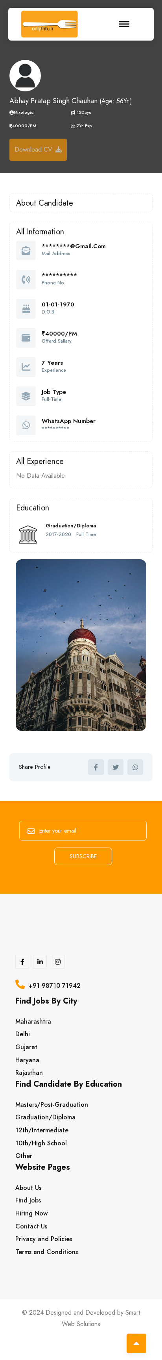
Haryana (27, 1060)
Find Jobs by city (46, 1002)
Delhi (22, 1034)
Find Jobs (28, 1200)
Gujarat (26, 1047)
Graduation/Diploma (45, 1117)
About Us (28, 1187)
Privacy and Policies (43, 1238)
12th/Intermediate (41, 1130)
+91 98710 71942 (53, 985)
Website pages (42, 1168)
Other (23, 1155)
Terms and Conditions (46, 1251)
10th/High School (41, 1143)
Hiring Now (31, 1213)
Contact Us (31, 1226)
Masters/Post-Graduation (51, 1104)
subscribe (83, 856)
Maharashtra (33, 1021)
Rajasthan (29, 1072)
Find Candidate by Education (68, 1085)
